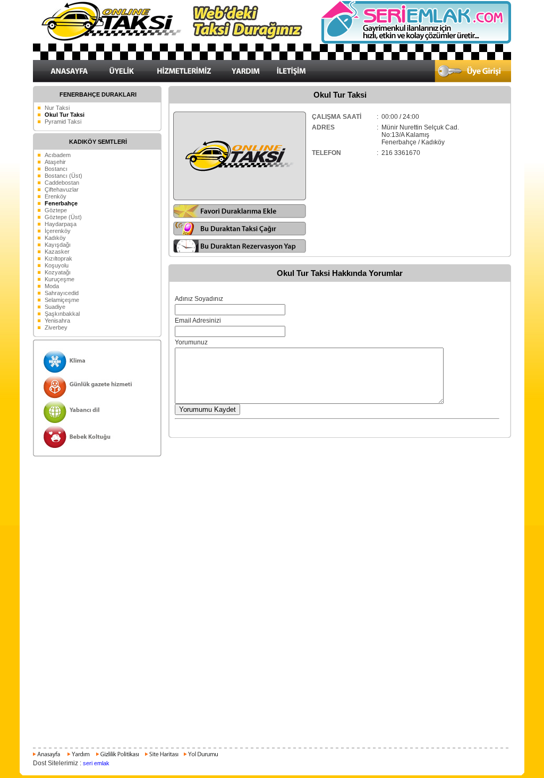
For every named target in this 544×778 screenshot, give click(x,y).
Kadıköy (55, 238)
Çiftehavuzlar (62, 189)
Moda (52, 286)
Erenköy (55, 196)
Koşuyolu (57, 265)
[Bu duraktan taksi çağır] (240, 233)
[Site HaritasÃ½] (161, 757)
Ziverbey (56, 327)
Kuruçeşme (59, 279)
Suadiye (55, 307)
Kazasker (57, 251)
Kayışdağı (58, 244)
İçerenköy (58, 231)
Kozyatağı (58, 272)
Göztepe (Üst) (63, 217)
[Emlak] (415, 42)
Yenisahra (57, 320)
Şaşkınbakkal (62, 313)
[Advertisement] (272, 481)
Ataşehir (55, 162)
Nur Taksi (57, 108)
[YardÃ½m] (78, 757)
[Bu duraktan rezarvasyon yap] (240, 251)
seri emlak (96, 763)
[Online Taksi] (176, 58)
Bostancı (56, 169)
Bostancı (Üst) (63, 175)
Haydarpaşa (60, 224)
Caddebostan (62, 182)
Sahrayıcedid (62, 293)
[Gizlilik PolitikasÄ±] (117, 757)
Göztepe (56, 210)
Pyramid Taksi (63, 121)
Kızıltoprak (58, 258)
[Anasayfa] (48, 757)
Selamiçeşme (62, 300)
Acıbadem (58, 155)
